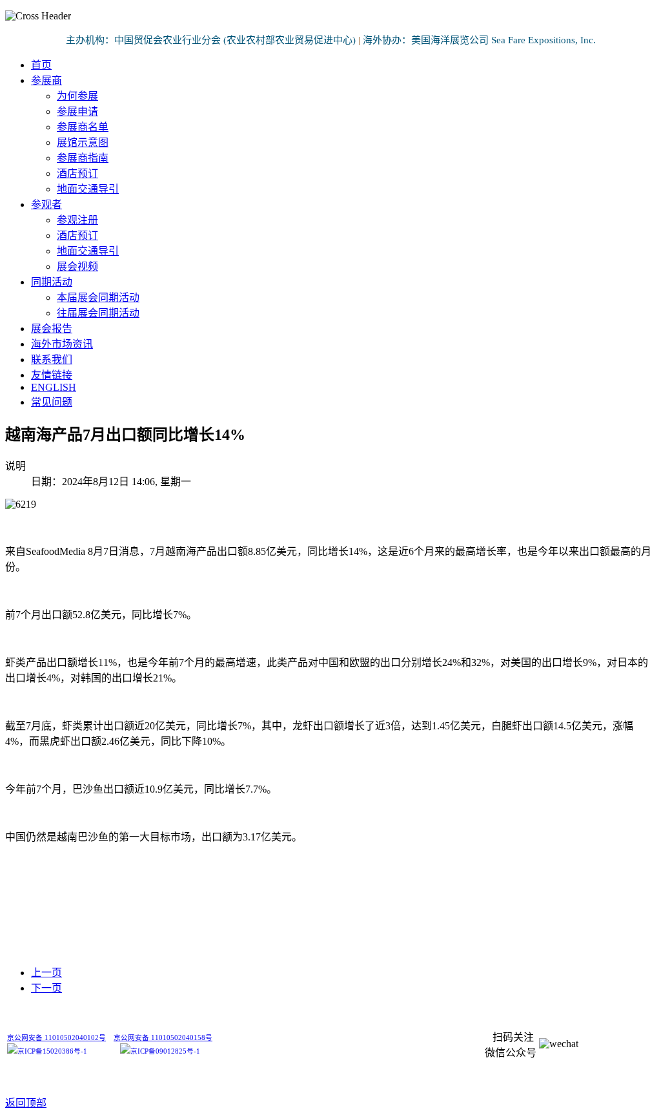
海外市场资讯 (62, 344)
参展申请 (77, 111)
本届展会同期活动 (98, 297)
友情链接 (51, 375)
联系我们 (51, 359)
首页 (41, 64)
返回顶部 (25, 1103)
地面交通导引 (88, 188)
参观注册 (77, 219)
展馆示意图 (82, 142)
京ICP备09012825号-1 (165, 1051)
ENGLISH (53, 387)
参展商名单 (82, 126)
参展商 (46, 80)
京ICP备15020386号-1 (52, 1051)
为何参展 (77, 95)
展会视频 (77, 266)
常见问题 (51, 402)
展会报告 (51, 328)
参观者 (46, 204)
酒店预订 (77, 173)
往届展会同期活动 (98, 312)
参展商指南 (82, 157)
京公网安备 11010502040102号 (56, 1037)
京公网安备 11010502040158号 (163, 1037)
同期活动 (51, 281)
